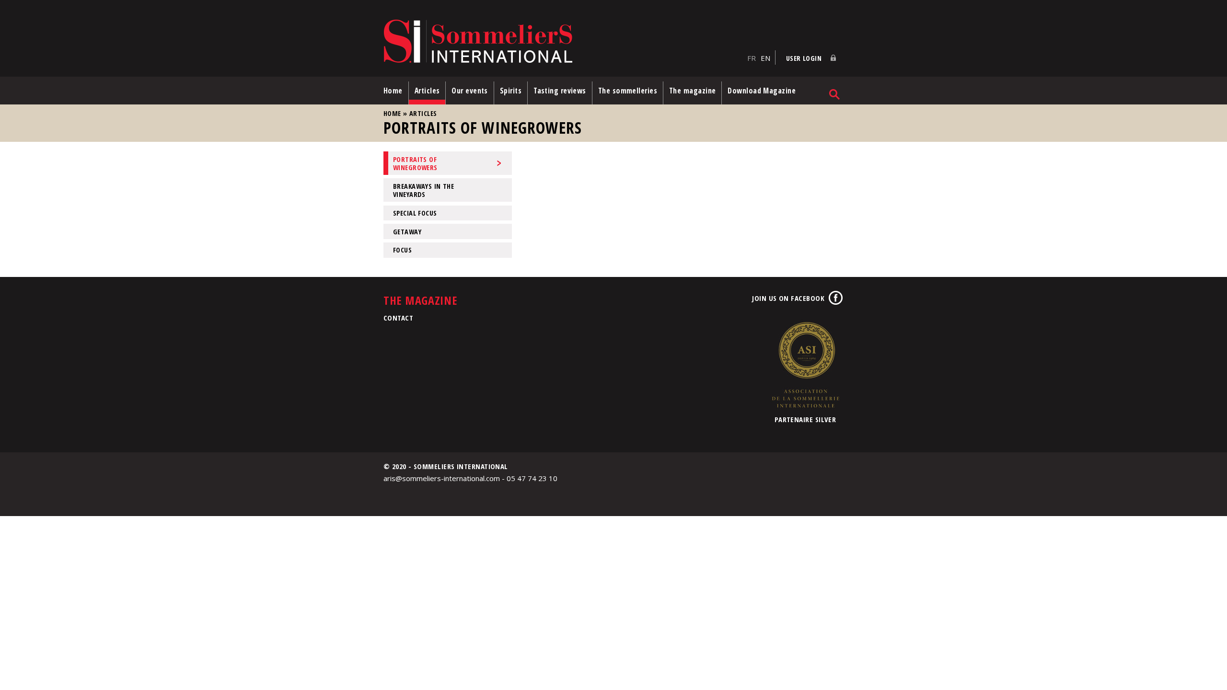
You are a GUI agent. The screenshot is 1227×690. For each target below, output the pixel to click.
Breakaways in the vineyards (423, 190)
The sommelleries (627, 90)
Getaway (407, 231)
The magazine (692, 90)
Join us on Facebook (788, 298)
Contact (398, 317)
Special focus (415, 213)
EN (765, 58)
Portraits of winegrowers (415, 163)
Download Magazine (762, 90)
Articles (427, 90)
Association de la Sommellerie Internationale (805, 364)
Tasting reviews (559, 90)
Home (393, 90)
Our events (469, 90)
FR (751, 58)
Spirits (510, 90)
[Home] (562, 42)
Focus (402, 249)
